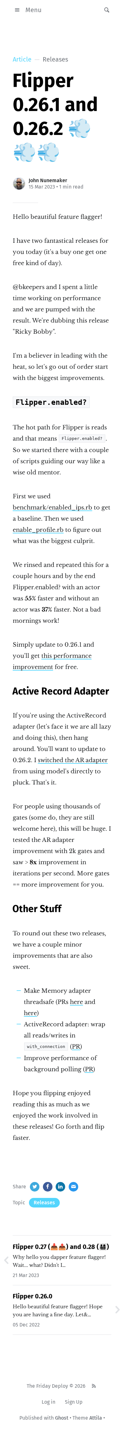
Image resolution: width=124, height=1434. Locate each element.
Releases (44, 1203)
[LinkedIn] (60, 1187)
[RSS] (93, 1386)
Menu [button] (33, 10)
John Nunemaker (48, 180)
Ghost (61, 1418)
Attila (95, 1418)
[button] (105, 9)
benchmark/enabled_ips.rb (52, 507)
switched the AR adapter (73, 760)
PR (76, 1046)
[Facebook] (47, 1187)
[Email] (73, 1187)
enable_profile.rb (38, 529)
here (76, 1002)
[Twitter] (34, 1187)
